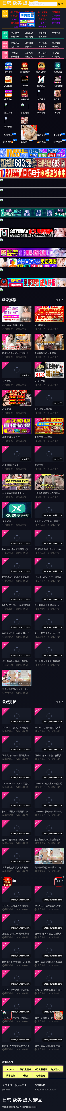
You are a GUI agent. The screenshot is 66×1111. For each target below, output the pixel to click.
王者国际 (39, 465)
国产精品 (15, 33)
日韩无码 (29, 36)
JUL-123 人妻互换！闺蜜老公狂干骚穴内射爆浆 (24, 727)
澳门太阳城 (40, 381)
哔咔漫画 (40, 1075)
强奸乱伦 (43, 43)
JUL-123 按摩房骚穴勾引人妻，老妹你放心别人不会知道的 (30, 1017)
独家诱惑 (15, 56)
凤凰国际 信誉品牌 (43, 437)
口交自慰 (29, 43)
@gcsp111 (7, 1089)
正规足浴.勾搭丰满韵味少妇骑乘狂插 (19, 755)
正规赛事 (24, 135)
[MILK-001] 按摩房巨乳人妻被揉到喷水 (20, 549)
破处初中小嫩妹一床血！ (14, 325)
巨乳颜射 (56, 56)
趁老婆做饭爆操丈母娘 (13, 493)
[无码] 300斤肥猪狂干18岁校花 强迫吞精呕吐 (23, 1045)
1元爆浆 (58, 135)
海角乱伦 (55, 1069)
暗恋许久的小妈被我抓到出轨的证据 (19, 353)
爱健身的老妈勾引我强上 (46, 353)
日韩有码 (29, 33)
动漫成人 (56, 46)
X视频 (25, 1075)
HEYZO (56, 53)
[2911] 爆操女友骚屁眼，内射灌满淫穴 (20, 811)
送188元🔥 (8, 142)
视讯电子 (24, 142)
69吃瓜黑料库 (40, 1069)
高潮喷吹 (43, 56)
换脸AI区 (29, 46)
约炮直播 (6, 409)
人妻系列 (29, 53)
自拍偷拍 (43, 33)
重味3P (15, 53)
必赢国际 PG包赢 (10, 465)
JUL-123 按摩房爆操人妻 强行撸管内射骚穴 (23, 989)
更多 (58, 300)
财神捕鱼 (57, 142)
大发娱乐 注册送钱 (43, 409)
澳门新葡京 (40, 325)
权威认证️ (41, 135)
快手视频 (10, 1075)
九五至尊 (6, 381)
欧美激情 (43, 36)
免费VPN (6, 521)
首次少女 (29, 56)
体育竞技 (8, 135)
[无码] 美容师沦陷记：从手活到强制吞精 (21, 961)
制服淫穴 (15, 43)
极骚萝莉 (43, 53)
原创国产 (15, 36)
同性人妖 (15, 46)
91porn (10, 1069)
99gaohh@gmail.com (45, 1089)
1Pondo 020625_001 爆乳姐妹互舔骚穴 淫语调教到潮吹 (28, 783)
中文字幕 (56, 33)
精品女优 (56, 43)
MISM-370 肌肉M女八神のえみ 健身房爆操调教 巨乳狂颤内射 (31, 633)
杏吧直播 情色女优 (11, 437)
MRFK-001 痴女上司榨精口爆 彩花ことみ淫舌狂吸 (26, 605)
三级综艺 (43, 46)
